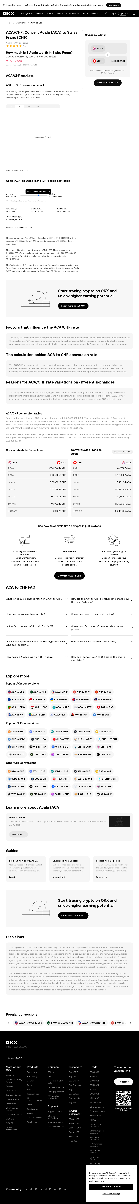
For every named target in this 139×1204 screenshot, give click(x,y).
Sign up (122, 13)
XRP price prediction (94, 1138)
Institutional (71, 13)
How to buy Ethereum (95, 1164)
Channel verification (53, 1117)
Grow (58, 13)
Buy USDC (73, 1076)
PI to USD (73, 1141)
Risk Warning (34, 967)
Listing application (56, 1092)
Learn (29, 1105)
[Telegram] (45, 1189)
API (49, 1076)
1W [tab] (28, 106)
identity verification (74, 558)
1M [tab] (37, 106)
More (93, 13)
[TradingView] (55, 1189)
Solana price (95, 1115)
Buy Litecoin (74, 1098)
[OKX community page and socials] (64, 1189)
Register (124, 1081)
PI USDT (93, 1089)
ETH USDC (94, 1076)
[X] (26, 1189)
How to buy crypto (95, 1151)
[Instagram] (36, 1189)
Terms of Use (16, 967)
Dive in (12, 877)
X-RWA (30, 1113)
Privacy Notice (12, 1099)
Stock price (32, 1122)
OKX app (10, 1119)
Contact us (11, 1090)
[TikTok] (31, 1189)
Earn (29, 1089)
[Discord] (41, 1189)
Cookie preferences (11, 1128)
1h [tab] (11, 106)
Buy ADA (73, 1089)
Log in (113, 13)
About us (10, 1075)
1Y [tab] (46, 106)
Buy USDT (73, 1072)
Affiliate (51, 1072)
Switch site (113, 5)
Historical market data (55, 1082)
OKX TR (9, 1123)
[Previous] (8, 1023)
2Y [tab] (55, 106)
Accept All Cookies (111, 1187)
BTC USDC (94, 1072)
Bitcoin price (95, 1102)
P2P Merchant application (54, 1097)
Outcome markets (35, 1118)
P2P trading (32, 1076)
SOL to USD (74, 1132)
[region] (111, 1183)
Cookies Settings (111, 1194)
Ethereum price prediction (97, 1132)
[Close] (133, 1169)
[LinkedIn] (60, 1189)
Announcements (55, 1122)
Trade (48, 13)
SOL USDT (94, 1094)
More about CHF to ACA (122, 452)
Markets (39, 13)
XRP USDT (94, 1098)
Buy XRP (72, 1102)
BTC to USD (74, 1119)
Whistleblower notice (12, 1109)
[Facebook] (50, 1189)
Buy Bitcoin (74, 1081)
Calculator (21, 22)
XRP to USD (74, 1136)
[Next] (130, 1023)
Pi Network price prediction (97, 1145)
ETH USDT (94, 1085)
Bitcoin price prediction (95, 1125)
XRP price (94, 1120)
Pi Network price (97, 1111)
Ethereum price (97, 1107)
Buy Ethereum (75, 1085)
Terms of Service (116, 967)
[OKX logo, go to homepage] (8, 13)
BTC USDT (94, 1081)
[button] (106, 13)
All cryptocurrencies (34, 1099)
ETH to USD (74, 1123)
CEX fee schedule (56, 1087)
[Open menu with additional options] (134, 13)
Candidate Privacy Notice (14, 1081)
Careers (9, 1086)
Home (9, 22)
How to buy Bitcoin (95, 1158)
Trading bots (33, 1094)
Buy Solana (74, 1094)
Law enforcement (14, 1114)
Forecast (100, 877)
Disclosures (11, 1104)
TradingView (32, 1109)
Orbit (84, 13)
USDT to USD (75, 1128)
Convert (30, 1081)
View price (58, 877)
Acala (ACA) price (24, 227)
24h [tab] (19, 106)
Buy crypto (25, 13)
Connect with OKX (56, 1127)
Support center (55, 1111)
